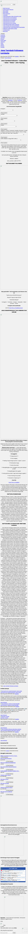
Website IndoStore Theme (6, 787)
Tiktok (2, 43)
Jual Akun (3, 37)
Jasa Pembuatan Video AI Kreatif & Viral (12, 16)
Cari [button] (14, 4)
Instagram (3, 36)
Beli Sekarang (5, 757)
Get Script (9, 881)
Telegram (3, 41)
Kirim (14, 932)
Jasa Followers (8, 57)
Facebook (3, 35)
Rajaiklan (17, 56)
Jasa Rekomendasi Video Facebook (11, 24)
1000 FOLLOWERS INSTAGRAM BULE (8, 762)
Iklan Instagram (6, 13)
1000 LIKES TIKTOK (4, 779)
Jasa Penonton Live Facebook (10, 17)
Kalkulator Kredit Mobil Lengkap (10, 28)
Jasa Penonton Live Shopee (9, 20)
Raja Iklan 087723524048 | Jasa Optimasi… (11, 875)
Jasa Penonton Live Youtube (9, 23)
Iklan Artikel (5, 11)
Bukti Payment (6, 8)
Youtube (2, 47)
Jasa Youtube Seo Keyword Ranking (11, 26)
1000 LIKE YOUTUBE (5, 783)
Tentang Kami (6, 30)
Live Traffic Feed (13, 868)
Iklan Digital (5, 12)
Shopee (2, 39)
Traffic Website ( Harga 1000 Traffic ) (9, 138)
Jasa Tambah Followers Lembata (10, 686)
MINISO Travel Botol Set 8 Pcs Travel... (9, 755)
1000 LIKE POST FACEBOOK (6, 791)
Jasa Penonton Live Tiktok (9, 21)
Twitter (2, 44)
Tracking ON (17, 881)
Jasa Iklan (5, 15)
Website (2, 45)
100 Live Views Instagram (6, 758)
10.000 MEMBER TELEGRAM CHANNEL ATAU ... (10, 771)
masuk (7, 750)
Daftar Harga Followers (8, 9)
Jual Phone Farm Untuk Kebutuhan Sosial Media (14, 27)
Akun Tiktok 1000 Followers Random (8, 767)
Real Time (12, 881)
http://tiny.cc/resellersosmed (16, 308)
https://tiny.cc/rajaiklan (14, 482)
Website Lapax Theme (6, 775)
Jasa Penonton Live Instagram (10, 19)
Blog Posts (5, 31)
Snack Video (3, 40)
